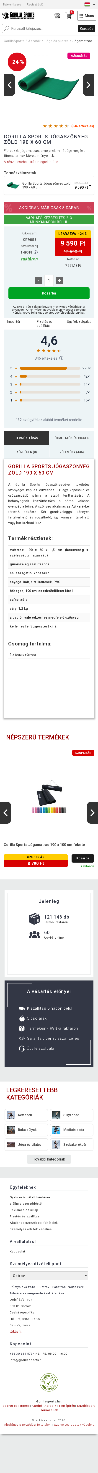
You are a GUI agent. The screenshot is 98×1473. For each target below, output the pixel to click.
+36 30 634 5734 (22, 1353)
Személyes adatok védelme (31, 1229)
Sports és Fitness (16, 1405)
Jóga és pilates (57, 41)
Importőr (13, 321)
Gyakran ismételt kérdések (30, 1197)
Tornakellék (49, 1410)
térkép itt (15, 1331)
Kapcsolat (17, 1251)
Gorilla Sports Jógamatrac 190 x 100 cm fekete (44, 845)
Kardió (37, 1405)
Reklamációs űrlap (24, 1210)
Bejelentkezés (12, 4)
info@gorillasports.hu (27, 1360)
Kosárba (49, 293)
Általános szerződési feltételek (34, 1222)
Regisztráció (35, 4)
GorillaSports (14, 41)
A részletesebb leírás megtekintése (31, 162)
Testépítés (67, 1405)
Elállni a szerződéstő (26, 1203)
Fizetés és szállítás (44, 324)
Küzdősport (86, 1405)
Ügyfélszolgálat (79, 321)
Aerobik (34, 41)
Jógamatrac (82, 41)
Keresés (86, 28)
